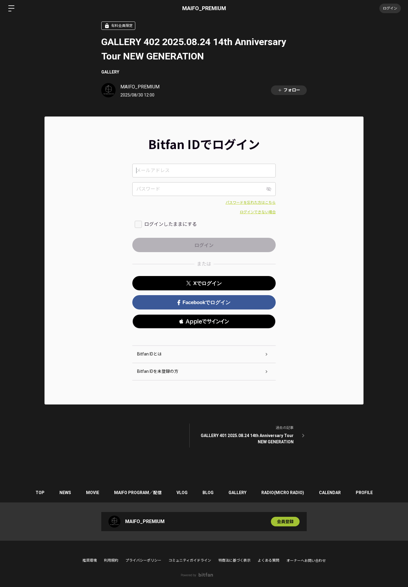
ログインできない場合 (258, 212)
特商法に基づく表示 (234, 560)
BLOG (208, 492)
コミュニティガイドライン (189, 560)
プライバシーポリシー (143, 560)
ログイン (390, 8)
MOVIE (92, 492)
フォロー (291, 90)
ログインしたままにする (170, 224)
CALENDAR (330, 492)
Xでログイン (207, 283)
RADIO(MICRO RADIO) (282, 492)
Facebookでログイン (206, 302)
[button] (204, 321)
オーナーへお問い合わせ (306, 561)
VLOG (182, 492)
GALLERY (110, 72)
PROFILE (364, 492)
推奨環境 (89, 560)
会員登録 (285, 521)
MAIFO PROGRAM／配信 (138, 492)
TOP (40, 492)
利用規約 (111, 560)
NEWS (65, 492)
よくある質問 (268, 560)
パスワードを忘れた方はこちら (251, 202)
